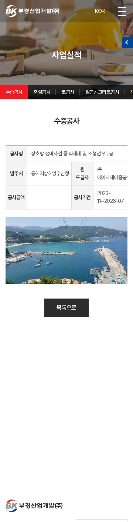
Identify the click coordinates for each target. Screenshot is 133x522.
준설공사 (41, 92)
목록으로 (66, 307)
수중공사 (14, 92)
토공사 (67, 92)
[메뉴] (122, 11)
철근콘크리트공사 (102, 92)
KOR (100, 11)
